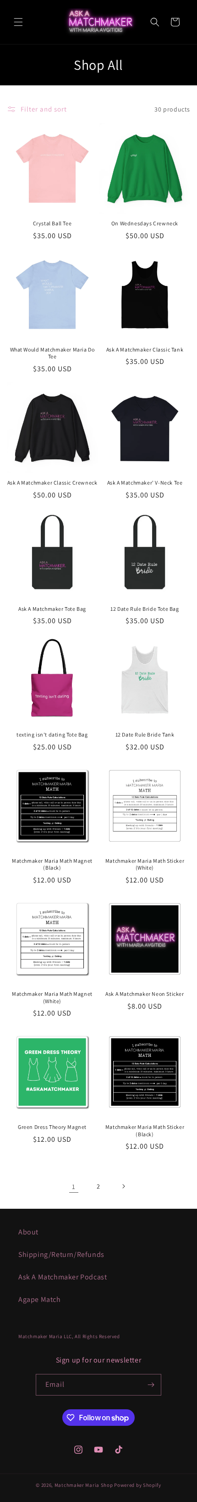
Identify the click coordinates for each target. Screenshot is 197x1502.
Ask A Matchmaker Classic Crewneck (52, 482)
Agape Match (39, 1299)
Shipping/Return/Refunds (61, 1254)
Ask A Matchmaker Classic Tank (144, 349)
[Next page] (123, 1186)
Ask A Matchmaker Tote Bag (52, 608)
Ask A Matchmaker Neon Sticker (144, 993)
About (28, 1232)
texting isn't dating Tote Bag (52, 734)
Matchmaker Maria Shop (84, 1485)
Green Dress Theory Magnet (52, 1126)
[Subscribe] (151, 1385)
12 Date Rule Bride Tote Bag (144, 608)
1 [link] (74, 1186)
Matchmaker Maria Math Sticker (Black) (144, 1130)
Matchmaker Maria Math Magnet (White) (52, 997)
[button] (18, 22)
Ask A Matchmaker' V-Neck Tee (145, 482)
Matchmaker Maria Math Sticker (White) (144, 864)
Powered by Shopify (137, 1485)
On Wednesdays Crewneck (144, 223)
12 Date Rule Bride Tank (145, 734)
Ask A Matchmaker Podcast (62, 1277)
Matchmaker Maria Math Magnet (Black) (52, 864)
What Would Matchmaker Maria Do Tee (52, 353)
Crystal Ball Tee (52, 223)
